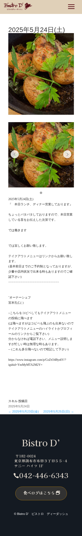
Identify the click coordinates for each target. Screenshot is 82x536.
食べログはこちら (39, 493)
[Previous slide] (15, 154)
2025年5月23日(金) (23, 411)
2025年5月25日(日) (58, 411)
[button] (41, 193)
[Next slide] (67, 154)
